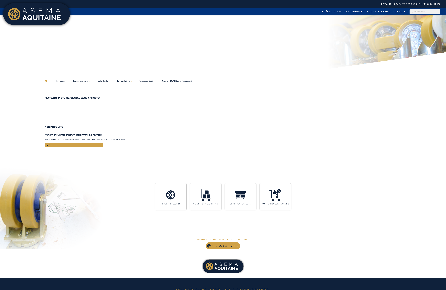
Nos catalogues (378, 11)
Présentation (332, 11)
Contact (399, 11)
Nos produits (354, 11)
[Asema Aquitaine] (36, 14)
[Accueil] (46, 81)
